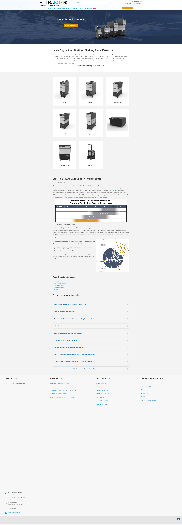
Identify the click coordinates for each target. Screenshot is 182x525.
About (54, 8)
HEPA (114, 190)
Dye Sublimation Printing (60, 283)
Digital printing (57, 282)
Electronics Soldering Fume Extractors (63, 390)
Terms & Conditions (146, 386)
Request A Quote (127, 7)
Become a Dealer (145, 393)
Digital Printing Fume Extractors (61, 387)
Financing (143, 390)
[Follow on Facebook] (178, 519)
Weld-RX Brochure (102, 400)
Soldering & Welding (59, 287)
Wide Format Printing (59, 285)
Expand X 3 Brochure (102, 393)
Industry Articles (78, 8)
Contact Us (88, 8)
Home (49, 8)
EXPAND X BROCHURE (102, 390)
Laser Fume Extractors (58, 393)
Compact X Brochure (102, 387)
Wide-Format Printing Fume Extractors (63, 397)
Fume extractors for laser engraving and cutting (65, 280)
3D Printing (56, 289)
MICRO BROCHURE (101, 383)
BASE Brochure (101, 397)
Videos (143, 396)
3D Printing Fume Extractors (59, 383)
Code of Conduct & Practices (148, 400)
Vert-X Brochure (101, 404)
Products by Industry (63, 8)
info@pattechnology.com (135, 3)
